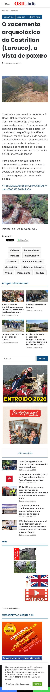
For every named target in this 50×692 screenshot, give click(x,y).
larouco (13, 261)
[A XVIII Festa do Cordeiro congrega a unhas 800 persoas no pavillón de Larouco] (13, 296)
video (9, 273)
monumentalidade (32, 261)
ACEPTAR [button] (37, 684)
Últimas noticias (25, 453)
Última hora (34, 17)
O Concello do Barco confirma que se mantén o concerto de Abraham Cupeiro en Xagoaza (31, 509)
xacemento (24, 273)
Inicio (6, 11)
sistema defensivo (34, 267)
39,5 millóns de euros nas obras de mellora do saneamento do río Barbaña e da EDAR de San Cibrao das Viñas (33, 493)
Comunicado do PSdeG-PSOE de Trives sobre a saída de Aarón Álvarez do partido (33, 477)
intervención (32, 255)
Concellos (14, 11)
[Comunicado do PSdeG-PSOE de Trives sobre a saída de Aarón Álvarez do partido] (9, 478)
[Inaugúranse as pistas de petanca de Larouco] (13, 326)
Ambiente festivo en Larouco (36, 306)
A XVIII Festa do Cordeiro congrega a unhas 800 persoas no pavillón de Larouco (13, 308)
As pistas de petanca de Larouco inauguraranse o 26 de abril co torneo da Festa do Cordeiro (36, 339)
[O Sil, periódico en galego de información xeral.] (25, 3)
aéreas (15, 250)
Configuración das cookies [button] (18, 684)
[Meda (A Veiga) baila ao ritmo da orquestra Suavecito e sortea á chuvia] (9, 465)
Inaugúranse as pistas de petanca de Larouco (13, 337)
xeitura (40, 273)
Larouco (21, 17)
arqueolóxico (32, 250)
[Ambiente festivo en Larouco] (37, 296)
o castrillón (12, 267)
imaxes (15, 255)
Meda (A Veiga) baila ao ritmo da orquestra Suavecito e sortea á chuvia (33, 464)
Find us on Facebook (10, 608)
